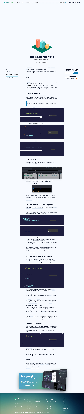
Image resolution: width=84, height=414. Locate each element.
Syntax (7, 69)
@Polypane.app (70, 78)
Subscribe (75, 73)
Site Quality (37, 403)
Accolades (65, 410)
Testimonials (65, 406)
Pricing (36, 2)
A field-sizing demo (9, 71)
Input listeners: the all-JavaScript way (12, 74)
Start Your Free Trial (27, 385)
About (64, 401)
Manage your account (20, 399)
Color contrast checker (50, 399)
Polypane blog (44, 62)
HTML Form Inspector (50, 403)
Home (64, 399)
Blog (32, 2)
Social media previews (39, 404)
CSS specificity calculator (51, 401)
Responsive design (38, 399)
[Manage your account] (68, 2)
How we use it (8, 72)
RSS (77, 78)
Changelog (29, 403)
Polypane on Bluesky (20, 403)
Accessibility (37, 401)
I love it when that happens (38, 72)
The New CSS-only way (11, 77)
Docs (22, 2)
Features (17, 2)
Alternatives (48, 408)
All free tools (48, 406)
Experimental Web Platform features (53, 404)
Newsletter (65, 404)
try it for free (47, 104)
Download (29, 404)
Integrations (29, 401)
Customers (27, 2)
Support (29, 406)
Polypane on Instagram (20, 404)
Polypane (9, 2)
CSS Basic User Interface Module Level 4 (47, 326)
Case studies (65, 408)
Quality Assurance (38, 406)
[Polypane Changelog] (66, 2)
